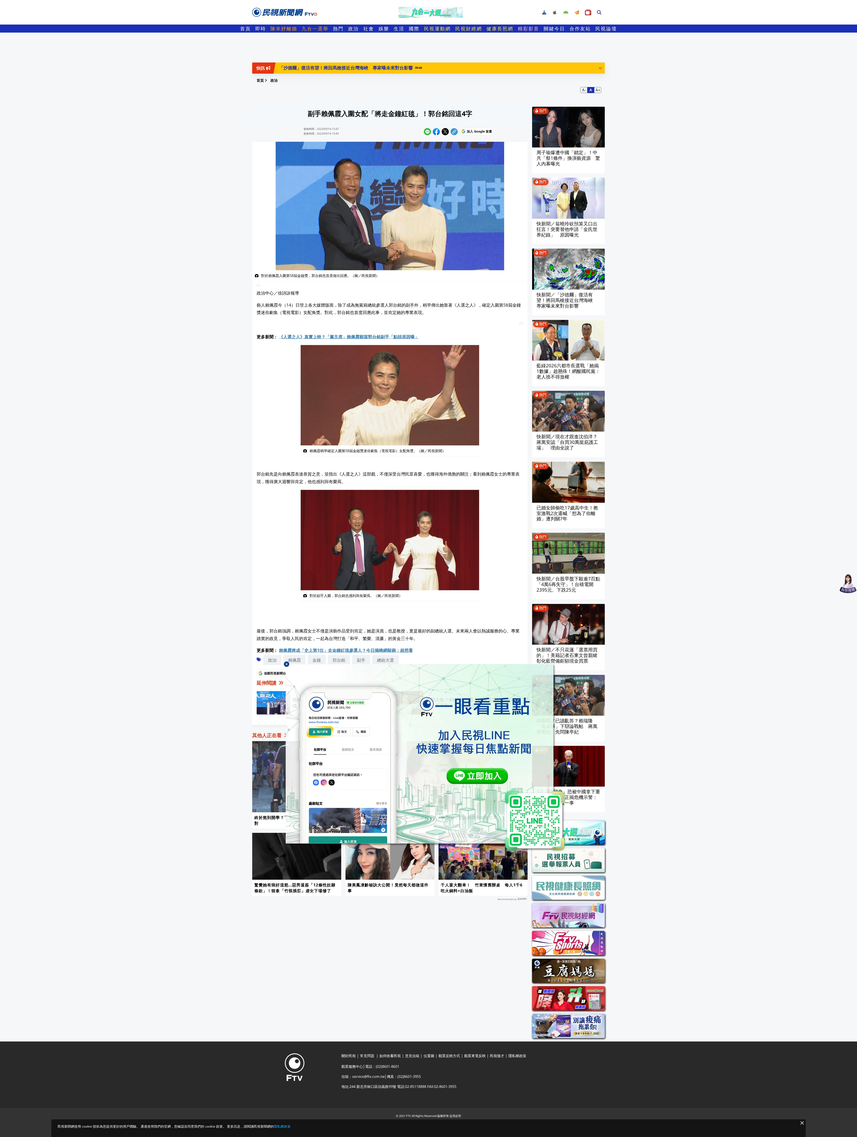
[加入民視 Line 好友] (428, 758)
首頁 (245, 28)
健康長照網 (500, 28)
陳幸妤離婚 (283, 28)
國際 (414, 28)
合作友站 (580, 28)
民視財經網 (468, 28)
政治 (353, 28)
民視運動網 (437, 28)
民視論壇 (606, 28)
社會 (368, 28)
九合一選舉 (315, 28)
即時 (260, 28)
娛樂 (384, 28)
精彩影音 (528, 28)
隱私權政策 (282, 1126)
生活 (399, 28)
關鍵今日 (554, 28)
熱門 (338, 28)
